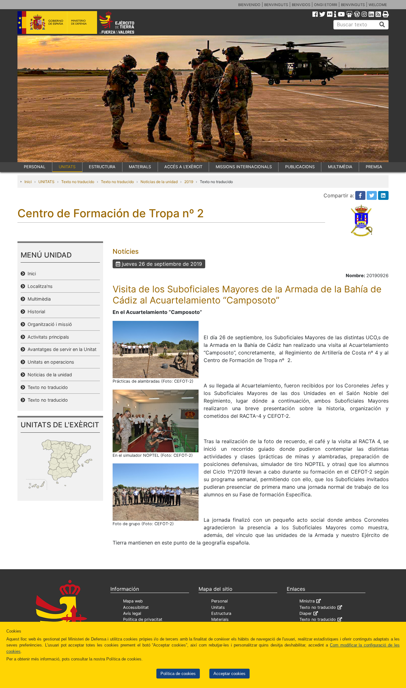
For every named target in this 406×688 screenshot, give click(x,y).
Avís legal (132, 613)
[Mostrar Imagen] (156, 349)
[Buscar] (382, 25)
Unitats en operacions (49, 362)
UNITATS (67, 166)
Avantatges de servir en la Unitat (60, 349)
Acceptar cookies (229, 673)
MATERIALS (140, 166)
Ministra (307, 601)
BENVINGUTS (276, 5)
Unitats (218, 607)
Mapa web (133, 601)
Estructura (221, 613)
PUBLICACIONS (300, 166)
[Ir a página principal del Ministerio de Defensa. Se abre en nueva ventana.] (57, 22)
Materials (220, 619)
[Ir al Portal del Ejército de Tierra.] (124, 22)
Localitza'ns (39, 286)
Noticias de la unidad (159, 181)
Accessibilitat (136, 607)
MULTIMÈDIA (340, 166)
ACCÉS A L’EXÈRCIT (183, 166)
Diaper (305, 613)
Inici (28, 181)
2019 (188, 181)
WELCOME (378, 5)
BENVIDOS (301, 5)
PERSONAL (34, 166)
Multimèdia (38, 299)
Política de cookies (178, 673)
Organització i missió (48, 324)
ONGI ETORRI (325, 5)
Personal (219, 601)
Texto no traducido (77, 181)
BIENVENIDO (249, 5)
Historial (35, 311)
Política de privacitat (142, 619)
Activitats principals (47, 337)
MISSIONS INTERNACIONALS (244, 166)
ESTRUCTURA (102, 166)
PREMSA (374, 166)
